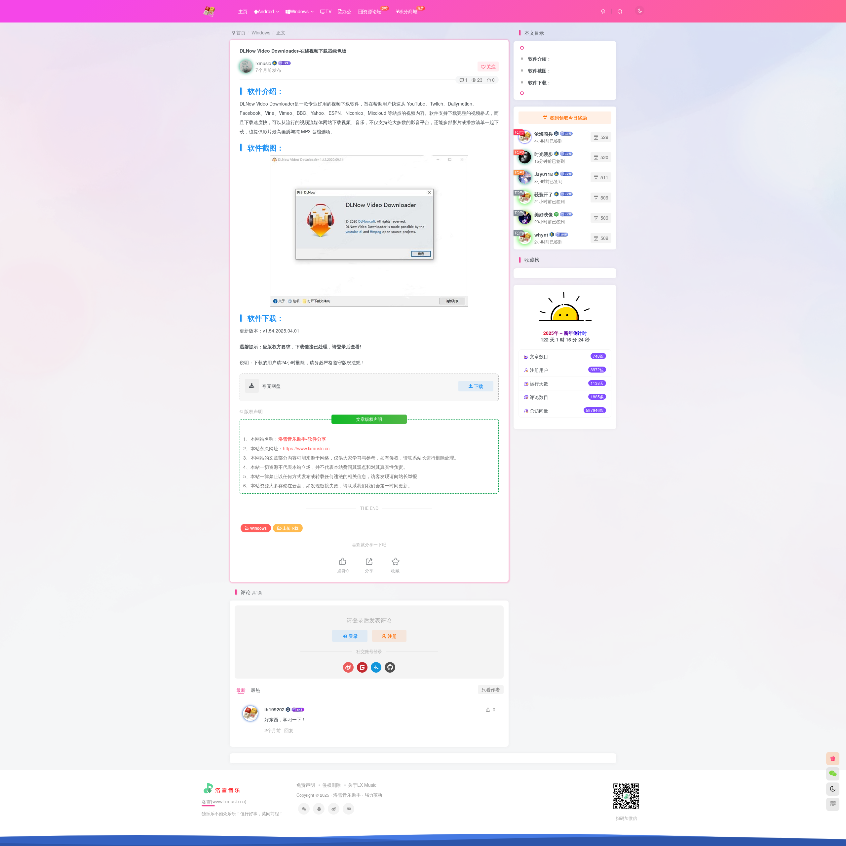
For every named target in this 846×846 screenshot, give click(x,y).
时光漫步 (543, 154)
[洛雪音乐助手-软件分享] (223, 787)
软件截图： (539, 70)
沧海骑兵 (543, 133)
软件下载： (539, 82)
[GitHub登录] (390, 667)
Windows (299, 11)
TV (328, 11)
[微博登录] (348, 667)
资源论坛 (375, 10)
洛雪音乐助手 (347, 794)
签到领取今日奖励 (568, 117)
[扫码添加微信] (832, 773)
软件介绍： (539, 58)
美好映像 (543, 214)
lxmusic (263, 63)
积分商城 (411, 10)
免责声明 (305, 784)
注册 (392, 636)
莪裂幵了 (543, 194)
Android (266, 11)
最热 (255, 690)
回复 (288, 730)
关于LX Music (362, 784)
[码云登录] (362, 667)
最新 (241, 690)
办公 (346, 11)
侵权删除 (331, 784)
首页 (240, 32)
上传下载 (290, 528)
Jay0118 (543, 174)
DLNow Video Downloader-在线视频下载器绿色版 (293, 50)
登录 (353, 636)
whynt (541, 234)
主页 (243, 11)
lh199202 (274, 709)
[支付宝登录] (376, 667)
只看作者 (490, 689)
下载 (478, 386)
